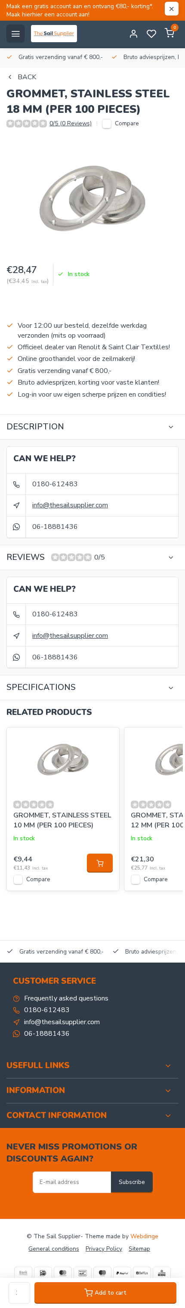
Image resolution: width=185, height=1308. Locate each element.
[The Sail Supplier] (56, 34)
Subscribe (132, 1182)
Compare (127, 123)
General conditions (53, 1249)
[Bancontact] (83, 1273)
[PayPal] (122, 1273)
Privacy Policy (104, 1249)
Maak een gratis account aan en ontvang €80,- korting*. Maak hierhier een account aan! (79, 10)
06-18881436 (55, 526)
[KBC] (162, 1273)
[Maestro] (102, 1273)
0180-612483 (55, 484)
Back (27, 77)
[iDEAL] (43, 1273)
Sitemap (139, 1249)
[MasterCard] (63, 1273)
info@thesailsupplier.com (70, 505)
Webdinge (144, 1236)
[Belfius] (142, 1273)
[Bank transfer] (23, 1273)
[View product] (100, 863)
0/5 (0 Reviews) (70, 123)
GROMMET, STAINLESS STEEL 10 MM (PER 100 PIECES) (62, 820)
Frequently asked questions (66, 998)
